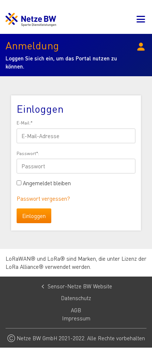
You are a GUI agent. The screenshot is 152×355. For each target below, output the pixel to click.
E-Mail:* (24, 123)
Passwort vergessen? (43, 198)
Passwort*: (28, 153)
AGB (76, 310)
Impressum (76, 318)
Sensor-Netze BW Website (80, 286)
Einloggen (34, 215)
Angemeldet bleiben (47, 183)
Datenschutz (76, 298)
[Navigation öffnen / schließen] (140, 19)
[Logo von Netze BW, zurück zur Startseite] (31, 20)
